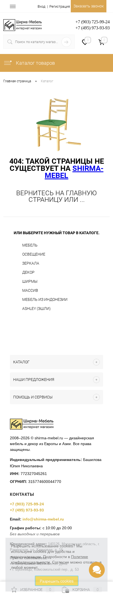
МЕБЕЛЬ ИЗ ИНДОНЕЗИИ (44, 299)
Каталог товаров (35, 63)
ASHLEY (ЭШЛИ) (36, 308)
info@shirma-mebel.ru (43, 519)
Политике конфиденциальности (49, 559)
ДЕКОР (28, 272)
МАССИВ (30, 290)
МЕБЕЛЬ (30, 245)
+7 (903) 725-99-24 (27, 504)
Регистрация (59, 6)
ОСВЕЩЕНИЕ (33, 254)
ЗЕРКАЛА (30, 263)
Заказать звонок (89, 6)
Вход (41, 6)
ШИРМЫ (30, 281)
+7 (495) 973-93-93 (27, 510)
